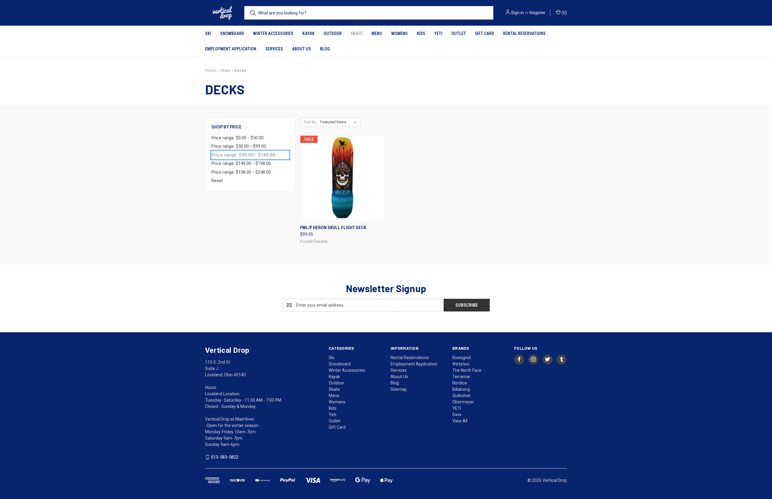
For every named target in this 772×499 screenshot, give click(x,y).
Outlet (458, 33)
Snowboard (232, 33)
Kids (421, 33)
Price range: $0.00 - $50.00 (237, 138)
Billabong (461, 389)
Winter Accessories (273, 33)
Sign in (517, 12)
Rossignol (461, 357)
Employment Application (230, 48)
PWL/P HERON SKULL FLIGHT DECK (333, 227)
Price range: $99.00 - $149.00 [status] (243, 155)
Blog (325, 48)
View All (459, 420)
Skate (356, 33)
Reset (217, 180)
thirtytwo (461, 364)
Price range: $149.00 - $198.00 (241, 163)
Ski (208, 33)
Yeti (438, 33)
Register (538, 12)
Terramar (461, 376)
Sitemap (399, 389)
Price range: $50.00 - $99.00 (238, 146)
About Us (301, 48)
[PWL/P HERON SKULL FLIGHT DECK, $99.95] (342, 178)
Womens (399, 33)
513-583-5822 (225, 457)
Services (274, 48)
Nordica (459, 383)
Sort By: (310, 122)
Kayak (308, 33)
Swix (456, 414)
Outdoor (333, 33)
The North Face (466, 370)
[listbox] (339, 122)
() (564, 12)
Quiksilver (461, 395)
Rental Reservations (524, 33)
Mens (377, 33)
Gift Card (484, 33)
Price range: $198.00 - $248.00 (241, 172)
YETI (456, 408)
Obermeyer (463, 402)
